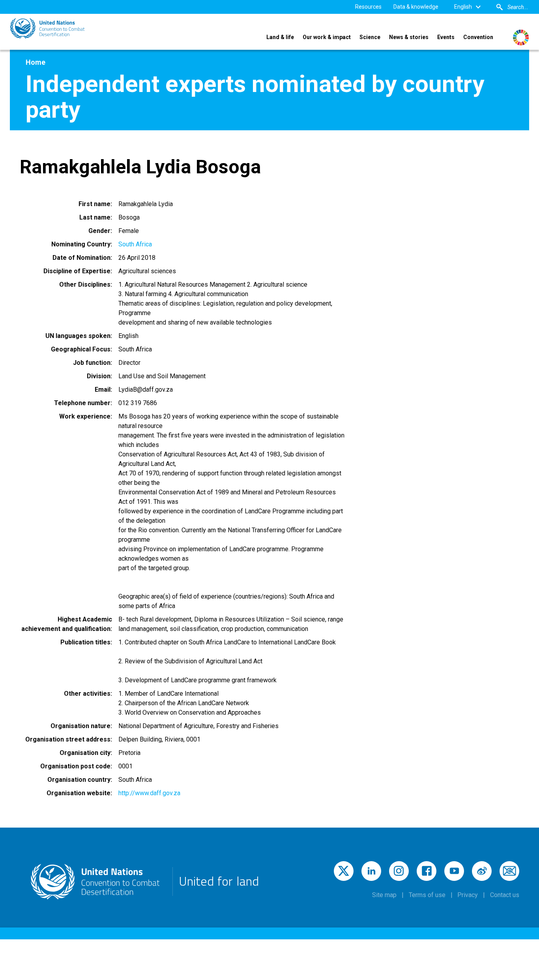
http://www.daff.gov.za (149, 793)
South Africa (135, 244)
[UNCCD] (47, 28)
